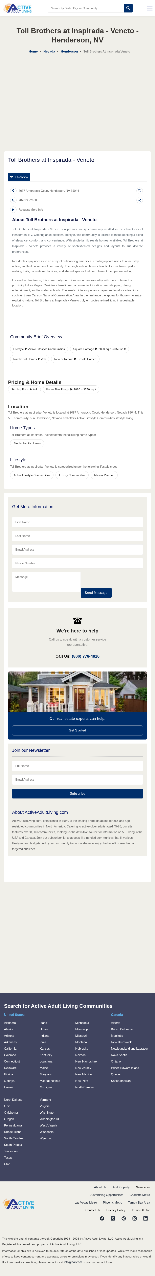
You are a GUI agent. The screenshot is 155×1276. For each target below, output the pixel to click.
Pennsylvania (13, 1125)
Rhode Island (12, 1132)
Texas (8, 1157)
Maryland (46, 1074)
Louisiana (46, 1061)
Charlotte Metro (140, 1195)
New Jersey (83, 1068)
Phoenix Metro (112, 1202)
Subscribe (77, 793)
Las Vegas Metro (85, 1202)
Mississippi (82, 1029)
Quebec (116, 1074)
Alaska (8, 1029)
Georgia (9, 1080)
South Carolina (13, 1138)
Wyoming (46, 1138)
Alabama (10, 1022)
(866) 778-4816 (85, 656)
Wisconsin (46, 1132)
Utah (7, 1164)
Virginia (44, 1106)
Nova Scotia (119, 1055)
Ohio (7, 1106)
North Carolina (84, 1087)
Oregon (9, 1119)
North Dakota (13, 1099)
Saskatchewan (121, 1080)
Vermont (45, 1099)
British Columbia (122, 1029)
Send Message (96, 592)
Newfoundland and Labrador (129, 1048)
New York (81, 1080)
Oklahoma (11, 1112)
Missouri (81, 1035)
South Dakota (13, 1144)
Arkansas (10, 1042)
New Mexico (83, 1074)
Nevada (80, 1055)
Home (33, 51)
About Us (100, 1187)
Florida (8, 1074)
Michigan (46, 1087)
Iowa (43, 1042)
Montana (81, 1042)
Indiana (44, 1035)
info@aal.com (73, 1262)
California (10, 1048)
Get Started (77, 730)
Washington (47, 1112)
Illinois (44, 1029)
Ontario (116, 1061)
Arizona (9, 1035)
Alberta (115, 1022)
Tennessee (11, 1151)
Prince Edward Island (125, 1068)
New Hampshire (86, 1061)
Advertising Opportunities (107, 1195)
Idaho (43, 1022)
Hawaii (8, 1087)
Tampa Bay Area (139, 1202)
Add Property (121, 1187)
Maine (44, 1068)
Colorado (10, 1055)
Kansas (45, 1048)
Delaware (10, 1068)
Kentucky (46, 1055)
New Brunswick (121, 1042)
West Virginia (48, 1125)
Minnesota (82, 1022)
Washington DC (50, 1119)
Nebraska (81, 1048)
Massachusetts (50, 1080)
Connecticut (12, 1061)
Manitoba (117, 1035)
